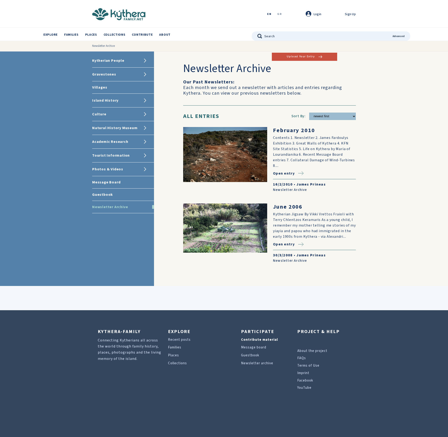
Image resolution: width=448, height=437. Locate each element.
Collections (115, 34)
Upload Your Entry (301, 56)
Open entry (284, 173)
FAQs (301, 358)
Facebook (305, 380)
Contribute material (259, 339)
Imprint (303, 373)
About (165, 34)
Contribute (142, 34)
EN (269, 14)
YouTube (304, 387)
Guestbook (250, 355)
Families (71, 34)
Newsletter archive (257, 363)
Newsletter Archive (290, 189)
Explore (50, 34)
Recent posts (179, 339)
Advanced (399, 36)
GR (279, 14)
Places (91, 34)
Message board (253, 347)
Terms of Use (308, 365)
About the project (312, 350)
